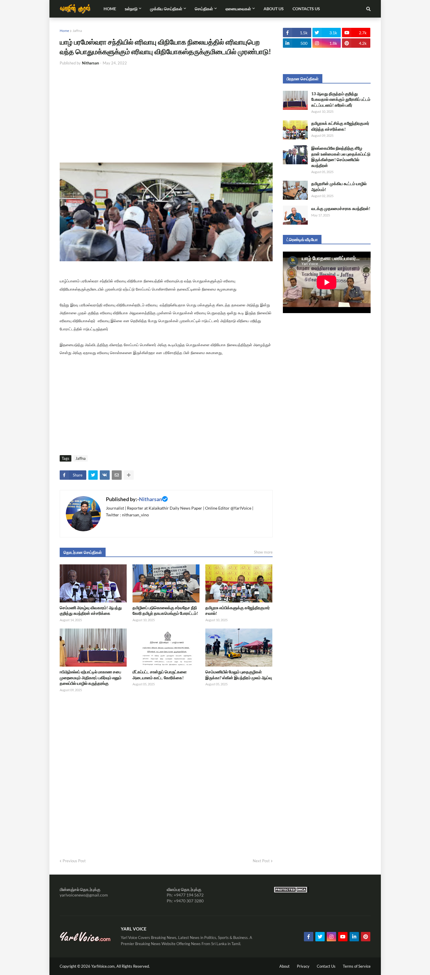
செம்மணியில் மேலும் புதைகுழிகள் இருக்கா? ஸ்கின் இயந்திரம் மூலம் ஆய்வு (238, 674)
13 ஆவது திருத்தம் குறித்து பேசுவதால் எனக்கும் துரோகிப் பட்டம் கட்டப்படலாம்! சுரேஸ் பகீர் (340, 99)
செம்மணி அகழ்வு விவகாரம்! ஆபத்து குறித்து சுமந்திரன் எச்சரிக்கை (91, 610)
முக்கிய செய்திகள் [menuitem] (166, 8)
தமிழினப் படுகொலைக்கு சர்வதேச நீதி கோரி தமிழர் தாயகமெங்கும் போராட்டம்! (165, 610)
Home (64, 30)
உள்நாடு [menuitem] (131, 8)
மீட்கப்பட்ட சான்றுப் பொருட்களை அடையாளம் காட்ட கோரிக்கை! (160, 674)
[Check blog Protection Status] (291, 891)
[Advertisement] (166, 114)
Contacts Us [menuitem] (306, 8)
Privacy (303, 966)
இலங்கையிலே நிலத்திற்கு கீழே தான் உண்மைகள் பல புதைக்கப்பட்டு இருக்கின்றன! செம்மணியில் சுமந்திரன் (340, 157)
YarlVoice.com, (103, 966)
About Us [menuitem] (274, 8)
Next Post (261, 860)
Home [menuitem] (110, 8)
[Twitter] (93, 475)
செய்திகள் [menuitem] (204, 8)
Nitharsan (150, 499)
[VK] (105, 475)
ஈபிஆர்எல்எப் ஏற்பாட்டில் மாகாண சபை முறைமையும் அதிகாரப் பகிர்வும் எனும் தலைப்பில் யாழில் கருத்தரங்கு (90, 677)
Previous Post (74, 860)
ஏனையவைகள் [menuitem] (238, 8)
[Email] (117, 475)
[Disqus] (166, 773)
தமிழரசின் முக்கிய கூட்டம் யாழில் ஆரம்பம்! (339, 186)
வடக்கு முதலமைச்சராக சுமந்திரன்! (340, 208)
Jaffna (77, 30)
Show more (263, 552)
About (284, 966)
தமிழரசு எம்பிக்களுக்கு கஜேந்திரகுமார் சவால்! (237, 610)
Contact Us (326, 966)
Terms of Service (357, 966)
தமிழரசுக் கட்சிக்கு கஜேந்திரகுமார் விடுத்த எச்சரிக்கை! (340, 126)
